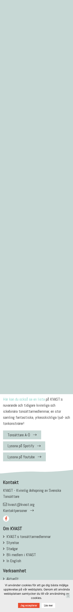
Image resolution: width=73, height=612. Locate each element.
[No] (68, 596)
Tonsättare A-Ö (19, 435)
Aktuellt (12, 578)
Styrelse (12, 542)
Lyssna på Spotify (21, 445)
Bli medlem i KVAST (21, 554)
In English (13, 560)
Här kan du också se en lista (24, 399)
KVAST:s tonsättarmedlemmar (28, 536)
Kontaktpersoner (15, 510)
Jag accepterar (28, 605)
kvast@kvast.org (21, 504)
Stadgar (12, 548)
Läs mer (48, 605)
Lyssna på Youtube (21, 457)
